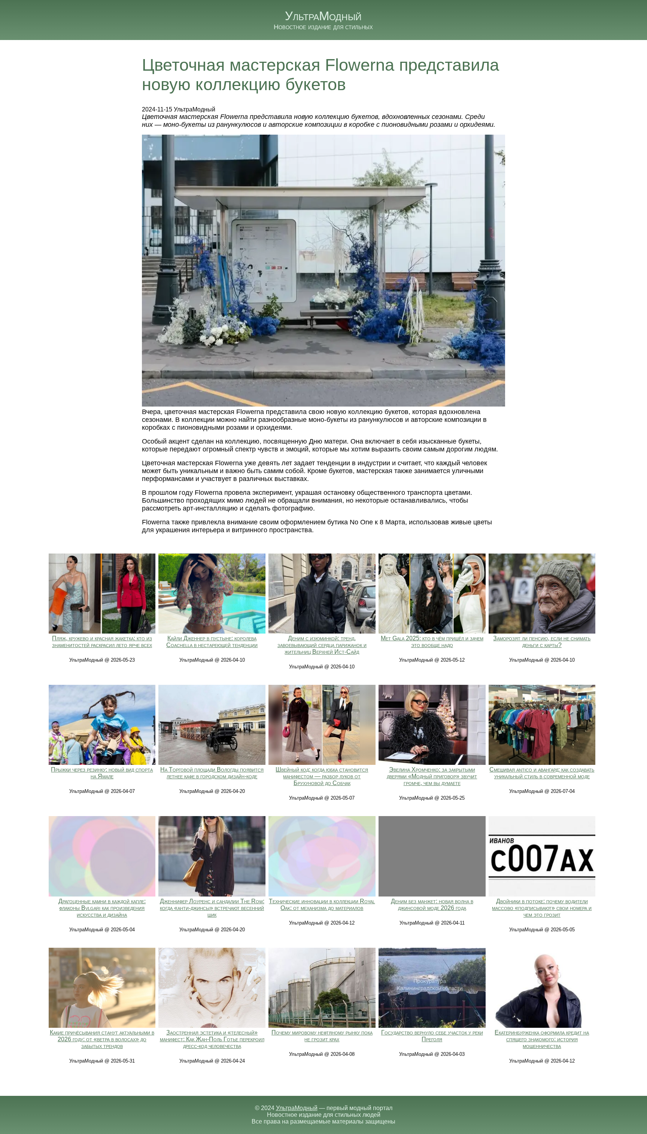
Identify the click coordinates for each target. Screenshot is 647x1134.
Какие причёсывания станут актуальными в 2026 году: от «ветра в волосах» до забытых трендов (102, 1039)
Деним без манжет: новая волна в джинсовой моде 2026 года (432, 904)
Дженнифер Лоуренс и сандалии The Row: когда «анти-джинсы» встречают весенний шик (212, 908)
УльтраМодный (323, 16)
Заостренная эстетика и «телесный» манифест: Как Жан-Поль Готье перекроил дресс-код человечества (212, 1039)
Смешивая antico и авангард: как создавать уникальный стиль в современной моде (541, 772)
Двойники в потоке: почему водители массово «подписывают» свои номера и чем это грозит (542, 908)
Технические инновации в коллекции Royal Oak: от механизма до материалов (322, 904)
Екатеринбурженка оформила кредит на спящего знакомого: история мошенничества (542, 1039)
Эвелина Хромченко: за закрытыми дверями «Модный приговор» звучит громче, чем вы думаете (432, 776)
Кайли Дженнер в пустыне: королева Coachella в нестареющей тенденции (212, 641)
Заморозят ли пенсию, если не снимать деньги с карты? (541, 641)
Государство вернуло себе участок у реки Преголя (432, 1035)
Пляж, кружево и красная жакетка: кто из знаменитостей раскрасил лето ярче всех (102, 641)
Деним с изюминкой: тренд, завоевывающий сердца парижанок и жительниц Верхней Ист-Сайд (322, 645)
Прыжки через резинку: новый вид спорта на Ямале (102, 772)
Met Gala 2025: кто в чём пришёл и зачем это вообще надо (432, 641)
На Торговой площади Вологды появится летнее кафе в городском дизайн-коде (212, 772)
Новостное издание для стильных (323, 27)
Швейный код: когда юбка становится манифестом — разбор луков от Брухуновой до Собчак (322, 776)
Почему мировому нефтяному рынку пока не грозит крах (322, 1035)
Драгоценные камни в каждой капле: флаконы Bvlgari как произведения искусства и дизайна (102, 908)
